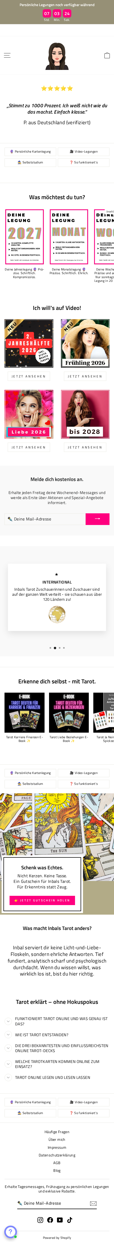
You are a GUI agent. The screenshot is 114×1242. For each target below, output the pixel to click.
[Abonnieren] (93, 1203)
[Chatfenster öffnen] (10, 1232)
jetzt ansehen (29, 376)
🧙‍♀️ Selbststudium (30, 162)
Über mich (57, 1139)
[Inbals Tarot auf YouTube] (60, 1220)
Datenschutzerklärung (57, 1155)
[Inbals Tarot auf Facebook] (50, 1220)
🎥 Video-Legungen (84, 151)
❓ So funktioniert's (83, 162)
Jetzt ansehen (29, 447)
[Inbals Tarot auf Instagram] (40, 1220)
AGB (56, 1162)
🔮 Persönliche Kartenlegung (30, 151)
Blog (56, 1170)
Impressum (57, 1147)
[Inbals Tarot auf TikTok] (70, 1220)
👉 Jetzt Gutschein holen (42, 900)
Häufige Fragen (57, 1131)
